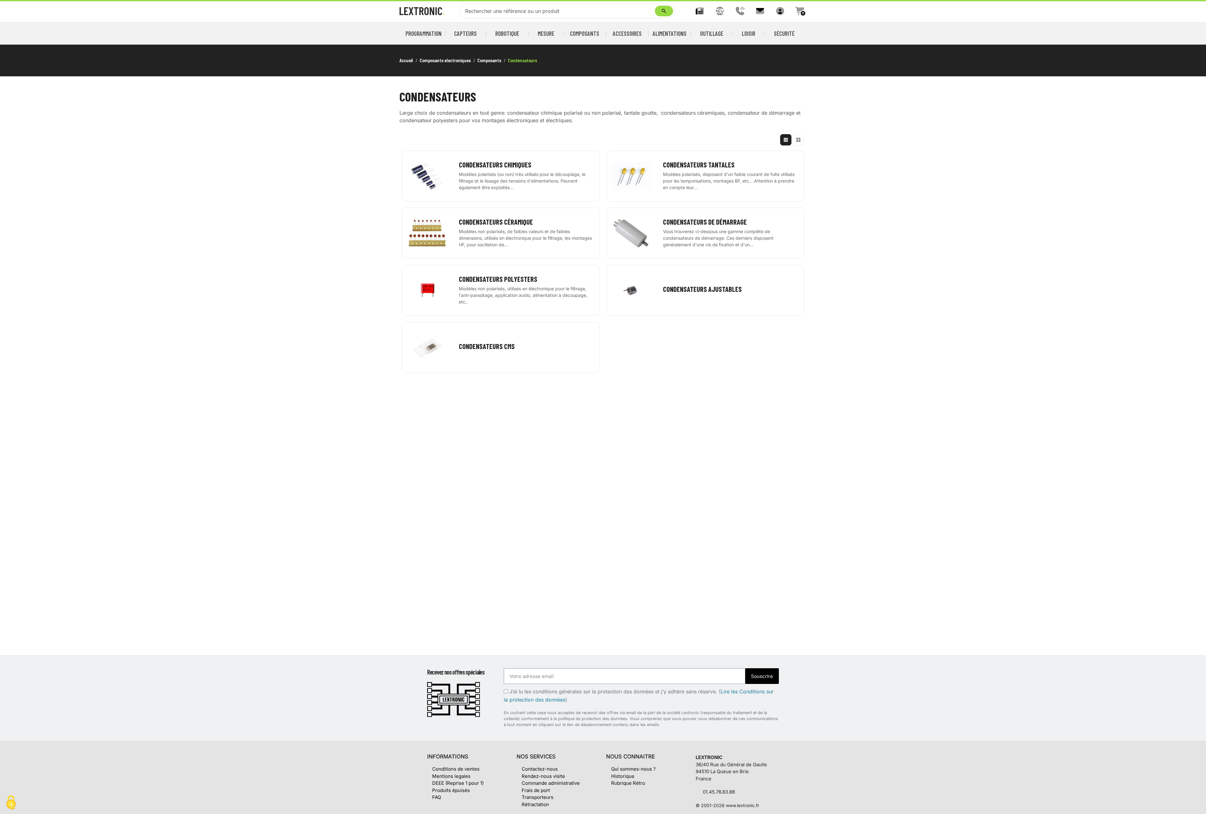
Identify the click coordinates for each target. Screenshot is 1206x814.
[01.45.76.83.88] (740, 11)
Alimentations (669, 33)
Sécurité (784, 33)
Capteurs (465, 33)
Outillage (711, 33)
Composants (584, 33)
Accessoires (627, 33)
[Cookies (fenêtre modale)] (11, 803)
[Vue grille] (798, 139)
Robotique (507, 33)
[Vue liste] (785, 139)
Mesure (546, 33)
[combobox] (558, 11)
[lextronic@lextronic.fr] (760, 11)
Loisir (748, 33)
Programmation (423, 33)
